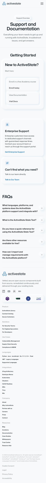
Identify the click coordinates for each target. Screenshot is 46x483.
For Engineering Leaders (10, 329)
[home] (11, 3)
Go (21, 356)
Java (9, 356)
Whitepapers (6, 439)
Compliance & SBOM (9, 347)
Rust (31, 356)
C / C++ (26, 356)
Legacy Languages (12, 359)
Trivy (3, 390)
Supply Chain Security (9, 344)
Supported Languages (9, 362)
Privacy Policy (7, 474)
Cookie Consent (8, 466)
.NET (3, 359)
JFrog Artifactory (7, 371)
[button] (41, 3)
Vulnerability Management (11, 341)
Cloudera (5, 381)
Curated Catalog (7, 314)
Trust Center (6, 442)
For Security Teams (8, 326)
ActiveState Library (8, 311)
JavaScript (15, 356)
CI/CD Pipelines (7, 384)
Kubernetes (6, 378)
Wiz (3, 393)
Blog (3, 427)
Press (4, 415)
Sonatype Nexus (7, 374)
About (4, 402)
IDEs (3, 387)
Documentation (7, 433)
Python (4, 356)
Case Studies (6, 436)
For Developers (7, 332)
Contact (5, 418)
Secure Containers (8, 317)
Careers (4, 412)
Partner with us (7, 408)
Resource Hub (6, 445)
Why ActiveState (7, 405)
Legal (4, 470)
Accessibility (7, 478)
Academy (5, 430)
